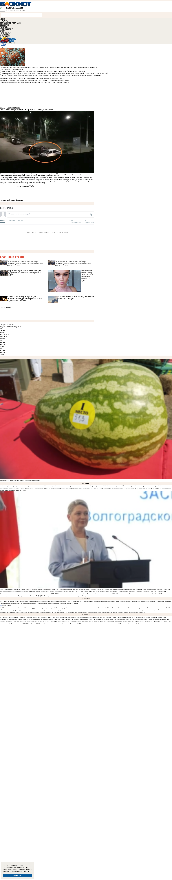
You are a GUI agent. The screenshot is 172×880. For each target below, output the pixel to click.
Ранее (20, 220)
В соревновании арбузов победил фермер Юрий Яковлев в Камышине (20, 480)
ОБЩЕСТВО (4, 25)
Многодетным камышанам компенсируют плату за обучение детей (35, 621)
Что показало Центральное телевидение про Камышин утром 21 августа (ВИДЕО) (88, 617)
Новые (2, 220)
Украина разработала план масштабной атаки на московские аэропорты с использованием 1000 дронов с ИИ (84, 610)
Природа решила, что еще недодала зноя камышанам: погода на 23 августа (66, 596)
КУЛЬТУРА (4, 21)
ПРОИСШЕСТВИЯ (6, 29)
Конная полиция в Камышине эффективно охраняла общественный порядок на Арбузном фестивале (73, 486)
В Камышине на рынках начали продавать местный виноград (72, 589)
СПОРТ (2, 31)
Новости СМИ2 (5, 308)
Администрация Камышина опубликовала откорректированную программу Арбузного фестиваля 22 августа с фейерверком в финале (95, 621)
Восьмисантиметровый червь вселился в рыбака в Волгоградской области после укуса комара (85, 593)
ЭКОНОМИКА (5, 35)
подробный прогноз (7, 327)
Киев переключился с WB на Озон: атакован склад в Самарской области (88, 612)
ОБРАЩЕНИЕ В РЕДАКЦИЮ (10, 23)
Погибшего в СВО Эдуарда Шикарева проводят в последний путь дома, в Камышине (52, 623)
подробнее (18, 327)
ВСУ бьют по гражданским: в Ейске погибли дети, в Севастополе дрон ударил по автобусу (131, 486)
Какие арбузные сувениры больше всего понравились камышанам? (22, 486)
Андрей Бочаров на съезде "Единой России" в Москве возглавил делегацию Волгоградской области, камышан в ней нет (37, 601)
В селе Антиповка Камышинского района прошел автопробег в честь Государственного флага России (137, 608)
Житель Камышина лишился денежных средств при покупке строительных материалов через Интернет (32, 617)
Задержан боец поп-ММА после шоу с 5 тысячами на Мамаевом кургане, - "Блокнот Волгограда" (37, 612)
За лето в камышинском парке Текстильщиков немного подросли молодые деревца (56, 591)
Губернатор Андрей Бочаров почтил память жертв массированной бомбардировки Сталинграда (120, 589)
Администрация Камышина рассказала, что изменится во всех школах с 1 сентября (80, 608)
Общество (3, 108)
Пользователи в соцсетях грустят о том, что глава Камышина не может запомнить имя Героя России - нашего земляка (42, 71)
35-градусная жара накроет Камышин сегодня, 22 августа (129, 612)
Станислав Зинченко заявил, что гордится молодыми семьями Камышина (102, 488)
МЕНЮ (2, 19)
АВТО (12, 41)
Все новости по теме (7, 69)
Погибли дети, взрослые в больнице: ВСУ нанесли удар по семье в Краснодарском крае (28, 608)
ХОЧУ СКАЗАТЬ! (6, 33)
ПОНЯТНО (17, 875)
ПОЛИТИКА (4, 27)
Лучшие (12, 220)
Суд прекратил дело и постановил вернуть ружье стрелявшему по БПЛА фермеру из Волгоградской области (111, 623)
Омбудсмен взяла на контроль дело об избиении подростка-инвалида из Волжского (27, 589)
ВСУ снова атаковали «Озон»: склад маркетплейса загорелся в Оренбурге (137, 593)
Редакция (3, 47)
